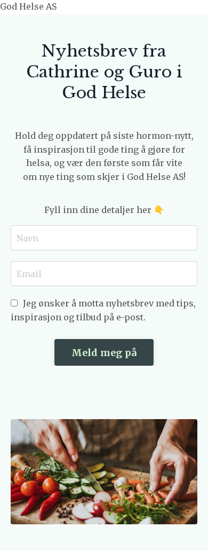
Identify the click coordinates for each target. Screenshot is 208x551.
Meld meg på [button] (104, 353)
